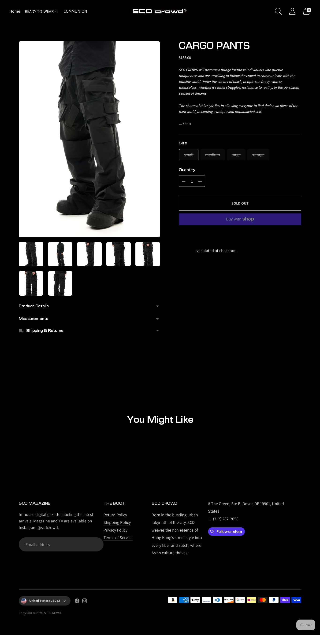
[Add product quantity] (200, 181)
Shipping (186, 250)
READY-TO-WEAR (39, 11)
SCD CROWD (52, 613)
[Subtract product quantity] (183, 181)
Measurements (33, 319)
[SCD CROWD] (160, 11)
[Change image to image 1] (31, 254)
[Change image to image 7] (60, 283)
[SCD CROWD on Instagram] (84, 602)
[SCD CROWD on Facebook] (77, 602)
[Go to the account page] (292, 11)
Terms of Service (118, 537)
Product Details (34, 306)
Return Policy (115, 515)
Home (14, 11)
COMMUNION (75, 11)
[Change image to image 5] (147, 254)
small (188, 154)
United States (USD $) (44, 600)
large (236, 154)
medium (212, 154)
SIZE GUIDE (200, 143)
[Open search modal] (278, 11)
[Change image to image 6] (31, 283)
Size (183, 143)
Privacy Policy (115, 530)
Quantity (187, 170)
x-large (258, 154)
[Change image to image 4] (118, 254)
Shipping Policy (117, 522)
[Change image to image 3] (89, 254)
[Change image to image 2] (60, 254)
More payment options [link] (240, 234)
